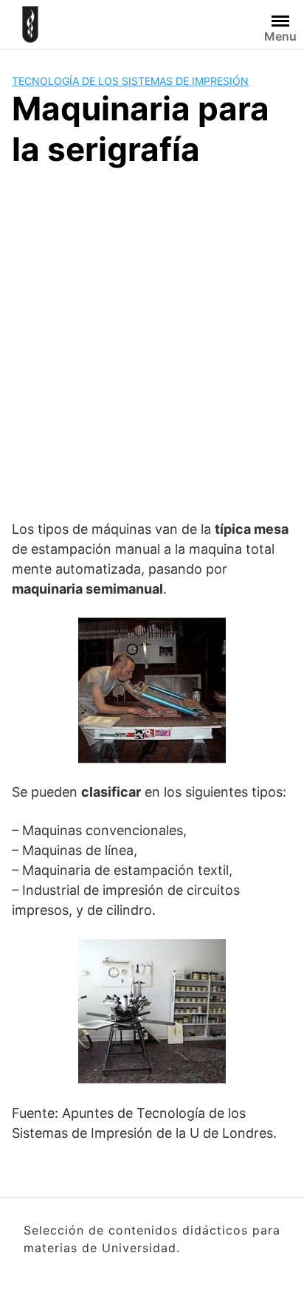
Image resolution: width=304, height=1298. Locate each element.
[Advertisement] (152, 341)
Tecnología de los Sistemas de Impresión (130, 81)
